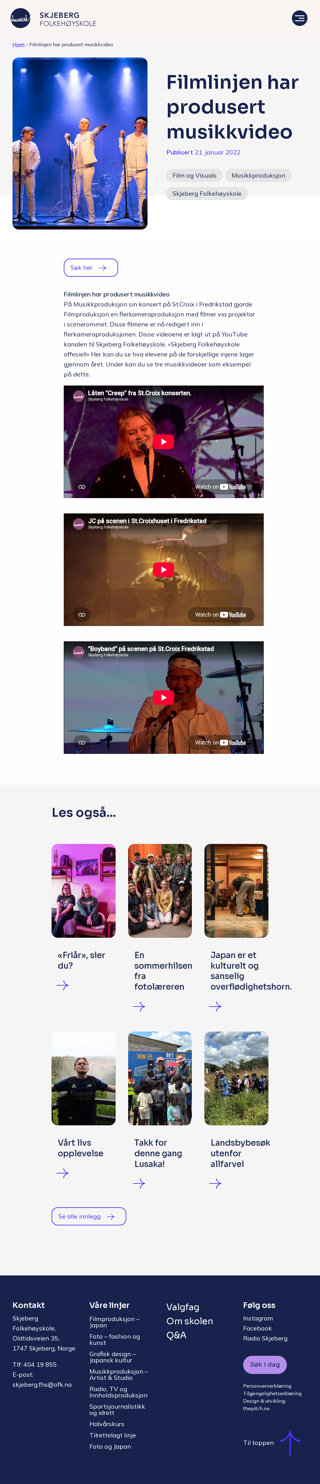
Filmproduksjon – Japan (114, 1322)
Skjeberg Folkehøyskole (207, 193)
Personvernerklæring (267, 1386)
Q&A (176, 1335)
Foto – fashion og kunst (114, 1339)
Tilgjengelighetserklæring (272, 1393)
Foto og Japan (110, 1446)
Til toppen (258, 1442)
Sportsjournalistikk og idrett (117, 1409)
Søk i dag (265, 1365)
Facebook (257, 1328)
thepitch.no (256, 1408)
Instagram (258, 1318)
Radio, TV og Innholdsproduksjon (118, 1392)
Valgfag (182, 1307)
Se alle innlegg (79, 1216)
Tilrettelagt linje (112, 1435)
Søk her (81, 267)
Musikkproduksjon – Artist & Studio (118, 1374)
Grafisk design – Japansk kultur (112, 1357)
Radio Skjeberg (265, 1338)
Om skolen (189, 1321)
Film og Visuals (194, 175)
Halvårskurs (106, 1424)
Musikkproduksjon (258, 175)
